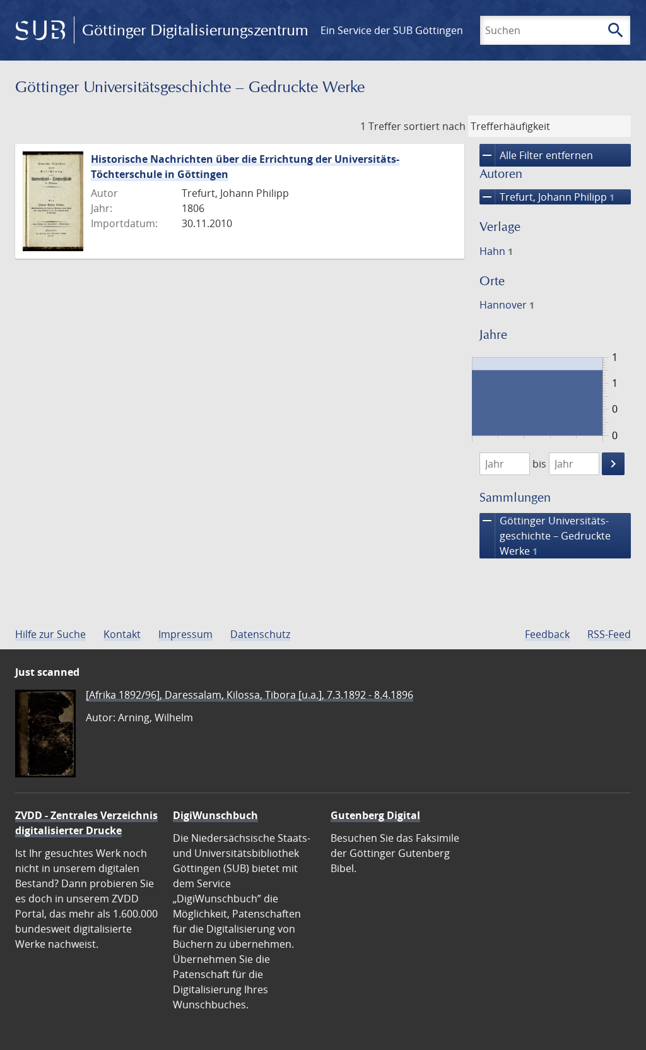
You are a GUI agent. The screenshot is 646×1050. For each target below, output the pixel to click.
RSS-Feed (609, 634)
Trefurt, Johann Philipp (546, 196)
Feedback (547, 634)
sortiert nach (435, 126)
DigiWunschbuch (215, 815)
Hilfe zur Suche (50, 634)
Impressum (185, 634)
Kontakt (122, 634)
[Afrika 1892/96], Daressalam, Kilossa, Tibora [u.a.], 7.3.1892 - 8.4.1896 (249, 695)
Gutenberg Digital (375, 815)
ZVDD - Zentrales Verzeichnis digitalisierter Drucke (86, 822)
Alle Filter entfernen (536, 155)
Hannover (506, 305)
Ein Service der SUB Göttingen (391, 30)
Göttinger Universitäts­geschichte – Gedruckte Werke (545, 535)
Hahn (496, 251)
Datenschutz (260, 634)
